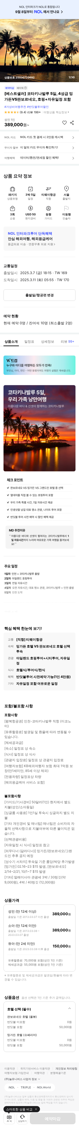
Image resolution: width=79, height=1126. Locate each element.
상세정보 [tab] (47, 341)
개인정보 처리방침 (66, 1068)
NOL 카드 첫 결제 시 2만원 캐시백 (41, 137)
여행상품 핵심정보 (55, 112)
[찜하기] (64, 122)
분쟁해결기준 (58, 1073)
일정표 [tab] (29, 341)
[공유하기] (72, 122)
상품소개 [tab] (11, 341)
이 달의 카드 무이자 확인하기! (39, 147)
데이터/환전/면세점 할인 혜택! (39, 157)
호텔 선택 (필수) (19, 1009)
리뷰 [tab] (67, 341)
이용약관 (9, 1068)
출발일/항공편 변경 (39, 295)
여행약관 (39, 1073)
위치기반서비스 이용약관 (35, 1068)
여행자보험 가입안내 (16, 1073)
